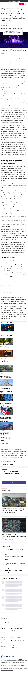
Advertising (13, 630)
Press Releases (4, 643)
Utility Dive (13, 645)
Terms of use (11, 668)
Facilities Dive (14, 643)
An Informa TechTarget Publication (14, 1)
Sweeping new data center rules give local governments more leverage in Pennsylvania (14, 570)
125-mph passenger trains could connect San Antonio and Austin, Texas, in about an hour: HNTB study (14, 557)
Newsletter (3, 637)
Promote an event (15, 637)
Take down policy (19, 668)
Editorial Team (4, 633)
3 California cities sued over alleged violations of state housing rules (15, 564)
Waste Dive (14, 647)
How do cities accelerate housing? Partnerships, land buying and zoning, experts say (12, 510)
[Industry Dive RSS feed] (11, 623)
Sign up (21, 4)
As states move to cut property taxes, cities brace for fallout (14, 550)
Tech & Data (10, 464)
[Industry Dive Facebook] (5, 623)
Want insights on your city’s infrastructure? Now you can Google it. (13, 536)
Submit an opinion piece (16, 635)
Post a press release (10, 612)
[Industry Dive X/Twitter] (8, 623)
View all (3, 612)
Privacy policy (4, 668)
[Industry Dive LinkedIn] (2, 623)
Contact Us (3, 635)
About (2, 630)
